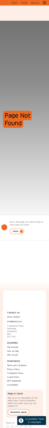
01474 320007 (13, 317)
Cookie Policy (13, 377)
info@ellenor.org (14, 321)
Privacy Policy (13, 369)
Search (14, 3)
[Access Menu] (44, 3)
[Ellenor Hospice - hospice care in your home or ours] (9, 13)
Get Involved (12, 347)
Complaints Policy (15, 373)
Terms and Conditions (17, 365)
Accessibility (12, 385)
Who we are (12, 355)
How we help (13, 351)
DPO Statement (14, 381)
